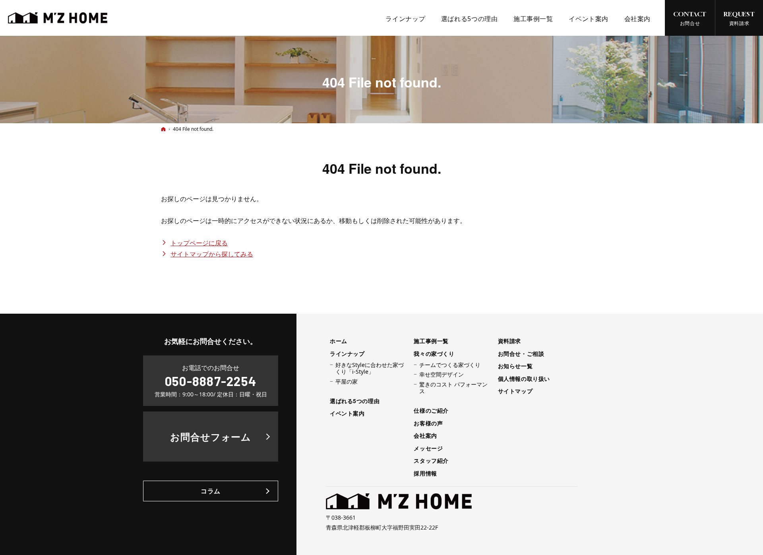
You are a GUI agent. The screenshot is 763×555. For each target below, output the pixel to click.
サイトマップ (515, 391)
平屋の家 (346, 381)
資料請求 (509, 341)
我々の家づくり (434, 353)
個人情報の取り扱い (524, 378)
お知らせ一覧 (515, 366)
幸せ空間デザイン (441, 374)
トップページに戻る (199, 243)
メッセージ (428, 448)
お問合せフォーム (211, 436)
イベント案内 (347, 413)
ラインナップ (347, 353)
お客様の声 (428, 423)
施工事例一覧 (431, 341)
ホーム (338, 341)
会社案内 (425, 435)
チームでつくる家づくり (449, 365)
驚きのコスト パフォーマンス (453, 388)
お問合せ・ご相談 (521, 353)
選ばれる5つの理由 (355, 401)
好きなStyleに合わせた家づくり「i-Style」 (369, 368)
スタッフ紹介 (431, 460)
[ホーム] (163, 129)
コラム (211, 490)
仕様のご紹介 (431, 410)
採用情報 (425, 473)
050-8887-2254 (210, 380)
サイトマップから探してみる (211, 254)
